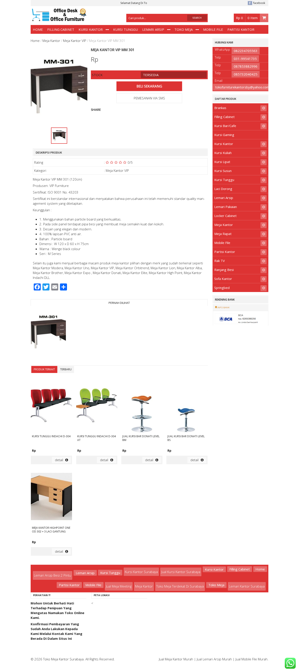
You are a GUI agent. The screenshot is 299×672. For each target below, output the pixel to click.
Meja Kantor (51, 40)
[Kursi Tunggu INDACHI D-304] (51, 406)
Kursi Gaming (224, 135)
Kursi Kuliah (223, 153)
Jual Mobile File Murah (251, 659)
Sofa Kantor (223, 278)
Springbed (222, 287)
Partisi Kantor (240, 29)
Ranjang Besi (224, 269)
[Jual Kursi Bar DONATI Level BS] (187, 406)
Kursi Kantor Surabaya (141, 572)
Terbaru (66, 369)
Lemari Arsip (153, 29)
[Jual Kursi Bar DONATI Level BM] (141, 406)
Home (38, 29)
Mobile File (213, 29)
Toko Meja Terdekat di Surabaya (180, 586)
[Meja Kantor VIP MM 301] (48, 332)
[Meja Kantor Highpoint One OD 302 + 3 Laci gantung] (51, 497)
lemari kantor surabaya (247, 586)
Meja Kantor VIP (74, 40)
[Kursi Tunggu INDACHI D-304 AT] (96, 406)
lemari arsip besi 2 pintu (52, 575)
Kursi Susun (223, 170)
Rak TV (219, 260)
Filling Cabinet (60, 29)
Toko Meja (183, 29)
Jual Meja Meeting (119, 586)
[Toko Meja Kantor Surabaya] (58, 19)
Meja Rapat (223, 233)
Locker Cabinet (225, 215)
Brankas (220, 108)
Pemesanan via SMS (149, 98)
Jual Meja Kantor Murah (176, 659)
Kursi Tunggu (125, 29)
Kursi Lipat (222, 161)
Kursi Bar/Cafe (225, 126)
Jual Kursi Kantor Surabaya (180, 572)
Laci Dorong (223, 188)
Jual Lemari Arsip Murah (214, 659)
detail (59, 460)
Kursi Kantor (91, 29)
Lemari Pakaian (225, 206)
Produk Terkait (44, 369)
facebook (259, 3)
